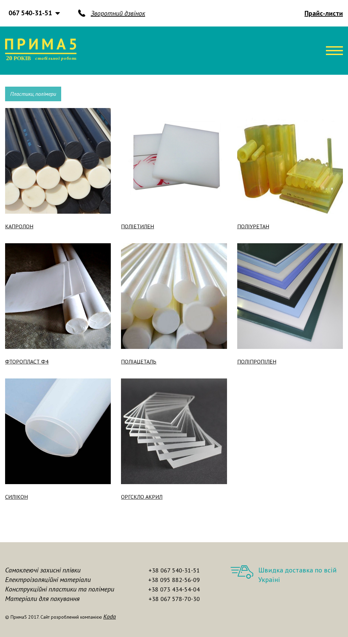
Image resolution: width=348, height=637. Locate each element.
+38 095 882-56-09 (174, 580)
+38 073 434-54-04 (174, 589)
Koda (109, 616)
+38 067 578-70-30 (174, 599)
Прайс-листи (323, 13)
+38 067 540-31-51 (174, 570)
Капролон (19, 226)
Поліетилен (137, 226)
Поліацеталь (138, 361)
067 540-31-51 (30, 13)
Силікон (16, 496)
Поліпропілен (256, 361)
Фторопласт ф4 (27, 361)
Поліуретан (253, 226)
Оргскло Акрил (141, 496)
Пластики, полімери (33, 93)
